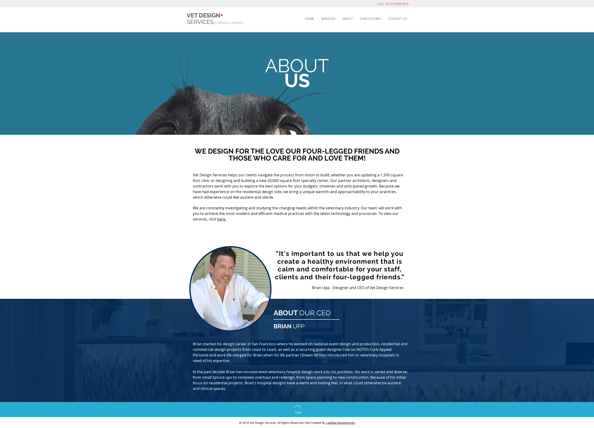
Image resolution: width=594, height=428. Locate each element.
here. (221, 219)
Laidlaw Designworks (340, 423)
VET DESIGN (205, 15)
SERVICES (201, 21)
